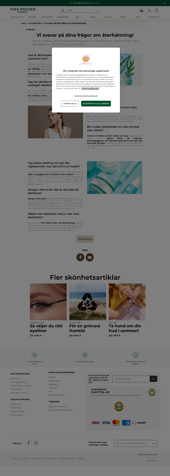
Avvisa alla (69, 104)
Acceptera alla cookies (96, 104)
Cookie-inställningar (85, 96)
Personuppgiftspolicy (90, 88)
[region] (86, 80)
